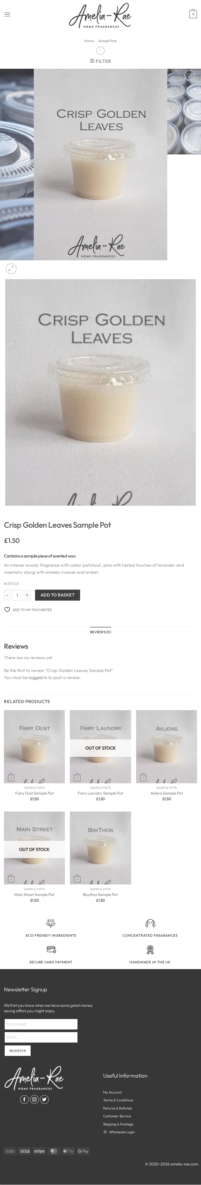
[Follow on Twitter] (44, 1099)
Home (88, 41)
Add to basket (58, 594)
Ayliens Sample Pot (166, 793)
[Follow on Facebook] (24, 1099)
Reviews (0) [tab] (100, 632)
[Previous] (6, 511)
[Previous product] (100, 51)
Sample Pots (107, 41)
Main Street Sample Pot (34, 894)
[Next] (24, 265)
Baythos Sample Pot (100, 894)
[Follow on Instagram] (34, 1099)
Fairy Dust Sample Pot (34, 793)
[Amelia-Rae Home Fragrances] (100, 16)
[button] (7, 14)
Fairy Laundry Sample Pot (100, 793)
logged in (38, 677)
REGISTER (17, 1051)
